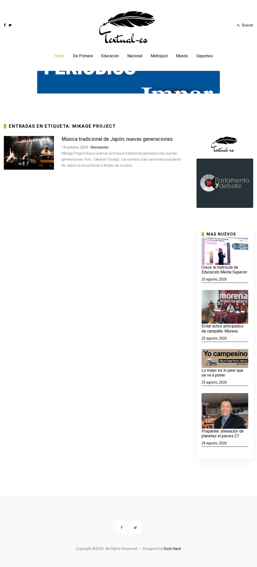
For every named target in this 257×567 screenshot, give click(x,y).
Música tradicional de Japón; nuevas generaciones (117, 139)
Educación (110, 56)
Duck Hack (172, 548)
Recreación (100, 147)
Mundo (182, 56)
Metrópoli (159, 56)
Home (59, 56)
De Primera (83, 56)
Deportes (204, 56)
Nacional (134, 56)
